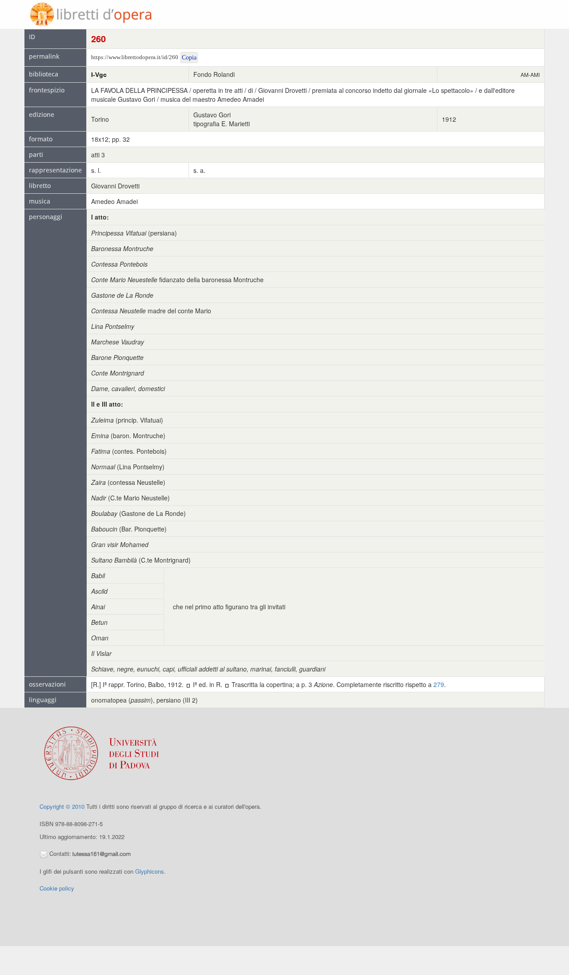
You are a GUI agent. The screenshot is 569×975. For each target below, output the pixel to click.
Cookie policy (57, 888)
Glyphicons (149, 871)
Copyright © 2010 (62, 806)
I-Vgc (99, 74)
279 (438, 684)
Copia (189, 57)
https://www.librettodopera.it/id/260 (134, 57)
